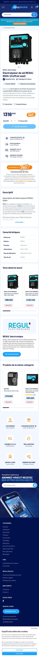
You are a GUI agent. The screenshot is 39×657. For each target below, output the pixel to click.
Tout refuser (34, 628)
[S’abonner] (35, 485)
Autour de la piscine (9, 546)
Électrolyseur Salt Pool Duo (11, 391)
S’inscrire (6, 592)
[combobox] (19, 15)
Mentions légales (8, 578)
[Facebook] (3, 601)
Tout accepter (19, 653)
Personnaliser (19, 650)
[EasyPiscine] (19, 7)
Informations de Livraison (10, 563)
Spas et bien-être (8, 549)
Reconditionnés (7, 551)
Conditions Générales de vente (12, 575)
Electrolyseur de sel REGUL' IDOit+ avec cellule (11, 294)
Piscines (5, 527)
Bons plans (6, 554)
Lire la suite (19, 222)
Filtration (5, 535)
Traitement (6, 529)
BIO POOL (6, 389)
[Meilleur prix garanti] (31, 115)
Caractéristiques (21, 104)
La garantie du (13, 167)
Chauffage (6, 540)
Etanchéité (6, 532)
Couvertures (6, 538)
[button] (18, 67)
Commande (6, 566)
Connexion (6, 589)
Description (8, 104)
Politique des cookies (9, 580)
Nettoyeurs (6, 543)
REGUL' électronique (9, 70)
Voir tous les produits (12, 354)
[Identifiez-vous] (32, 7)
